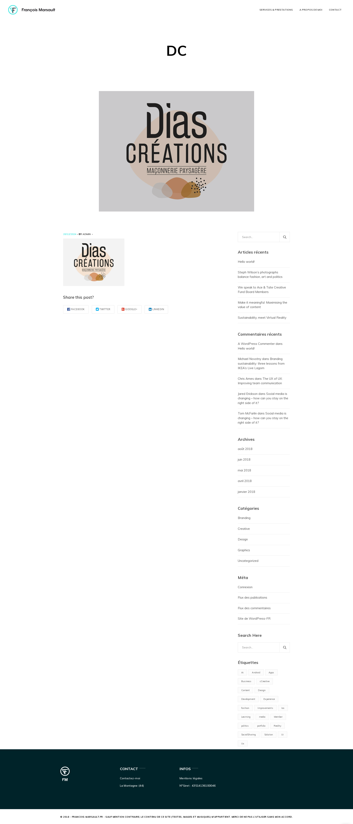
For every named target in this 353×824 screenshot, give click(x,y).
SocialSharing (248, 734)
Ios (283, 708)
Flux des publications (252, 597)
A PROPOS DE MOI (310, 9)
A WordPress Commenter (256, 344)
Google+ (131, 309)
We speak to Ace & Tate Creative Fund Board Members (262, 289)
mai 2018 (244, 470)
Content (245, 690)
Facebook (78, 309)
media (262, 716)
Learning (246, 716)
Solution (268, 734)
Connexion (245, 587)
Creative (244, 529)
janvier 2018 (246, 492)
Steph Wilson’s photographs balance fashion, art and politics (260, 274)
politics (245, 725)
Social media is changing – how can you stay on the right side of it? (263, 398)
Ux (242, 743)
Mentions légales (191, 778)
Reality (277, 725)
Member (278, 716)
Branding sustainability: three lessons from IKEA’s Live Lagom (261, 363)
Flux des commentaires (254, 608)
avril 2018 (245, 481)
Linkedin (158, 309)
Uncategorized (248, 561)
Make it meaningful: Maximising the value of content (262, 305)
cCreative (265, 681)
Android (256, 672)
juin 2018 (244, 459)
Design (243, 539)
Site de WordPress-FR (254, 618)
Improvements (265, 708)
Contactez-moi (130, 778)
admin (87, 234)
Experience (269, 699)
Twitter (104, 309)
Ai (242, 672)
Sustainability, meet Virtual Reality (262, 318)
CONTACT (335, 9)
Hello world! (246, 262)
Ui (282, 734)
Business (246, 681)
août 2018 (245, 449)
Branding (244, 518)
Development (248, 699)
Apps (271, 672)
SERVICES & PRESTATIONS (276, 9)
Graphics (244, 550)
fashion (245, 708)
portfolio (261, 725)
